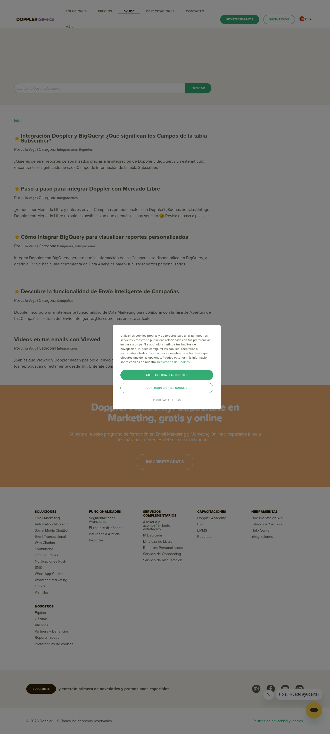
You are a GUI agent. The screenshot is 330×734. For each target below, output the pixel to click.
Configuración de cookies (166, 387)
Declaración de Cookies (173, 362)
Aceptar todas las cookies (167, 374)
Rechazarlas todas (167, 399)
